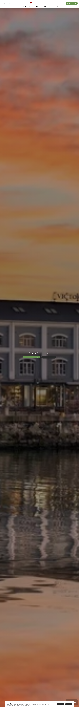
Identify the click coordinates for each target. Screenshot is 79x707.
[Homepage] (1, 704)
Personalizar (69, 704)
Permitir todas (60, 704)
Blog (56, 6)
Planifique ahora (71, 3)
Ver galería (49, 357)
